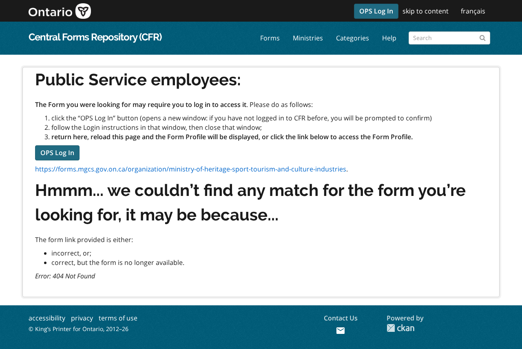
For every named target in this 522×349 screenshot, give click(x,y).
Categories (352, 37)
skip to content (426, 11)
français (473, 11)
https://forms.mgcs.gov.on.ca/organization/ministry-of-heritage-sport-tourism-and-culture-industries (190, 168)
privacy (82, 317)
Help (389, 37)
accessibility (47, 317)
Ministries (308, 37)
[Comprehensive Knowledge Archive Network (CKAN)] (400, 328)
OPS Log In (376, 11)
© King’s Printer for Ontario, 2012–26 (78, 329)
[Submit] (482, 36)
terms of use (118, 317)
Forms (270, 37)
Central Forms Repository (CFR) (95, 37)
